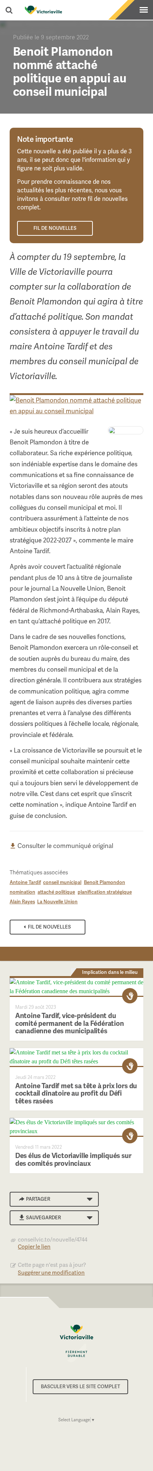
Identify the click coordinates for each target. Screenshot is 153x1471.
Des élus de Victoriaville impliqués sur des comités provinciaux (73, 1159)
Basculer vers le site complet (80, 1386)
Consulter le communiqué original (64, 846)
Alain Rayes (22, 901)
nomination (22, 892)
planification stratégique (105, 892)
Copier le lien (34, 1246)
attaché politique (56, 892)
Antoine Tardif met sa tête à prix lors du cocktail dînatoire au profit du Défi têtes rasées (76, 1094)
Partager (38, 1199)
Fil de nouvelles (54, 228)
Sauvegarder (43, 1217)
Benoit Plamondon (104, 882)
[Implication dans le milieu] (130, 996)
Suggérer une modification (51, 1272)
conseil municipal (62, 882)
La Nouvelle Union (57, 901)
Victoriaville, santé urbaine (43, 10)
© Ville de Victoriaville (76, 1343)
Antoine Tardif (25, 882)
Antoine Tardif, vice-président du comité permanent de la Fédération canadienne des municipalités (69, 1023)
